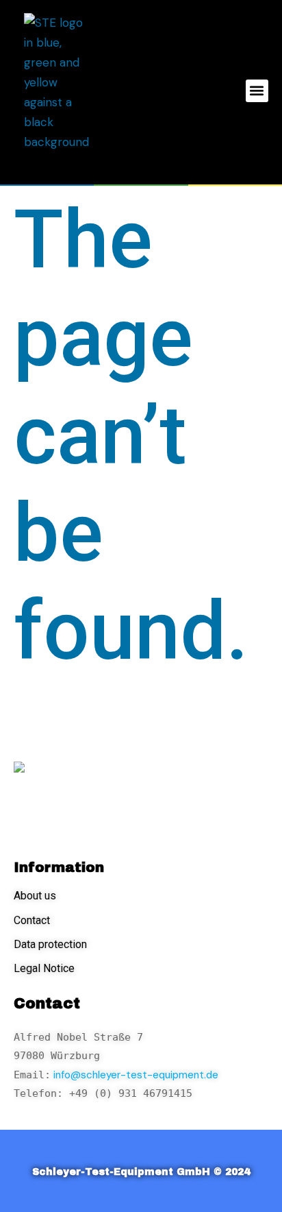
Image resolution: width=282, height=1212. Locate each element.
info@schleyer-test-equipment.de (134, 1075)
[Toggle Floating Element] (232, 1176)
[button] (257, 91)
